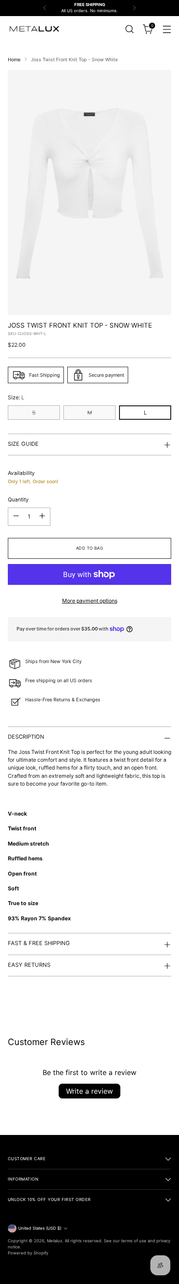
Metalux (54, 1240)
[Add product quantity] (42, 516)
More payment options (89, 600)
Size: (16, 397)
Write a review (89, 1091)
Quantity (18, 499)
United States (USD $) (39, 1228)
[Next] (134, 8)
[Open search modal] (129, 29)
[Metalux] (34, 29)
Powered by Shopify (28, 1253)
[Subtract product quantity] (16, 516)
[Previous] (44, 8)
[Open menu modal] (167, 29)
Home (14, 59)
